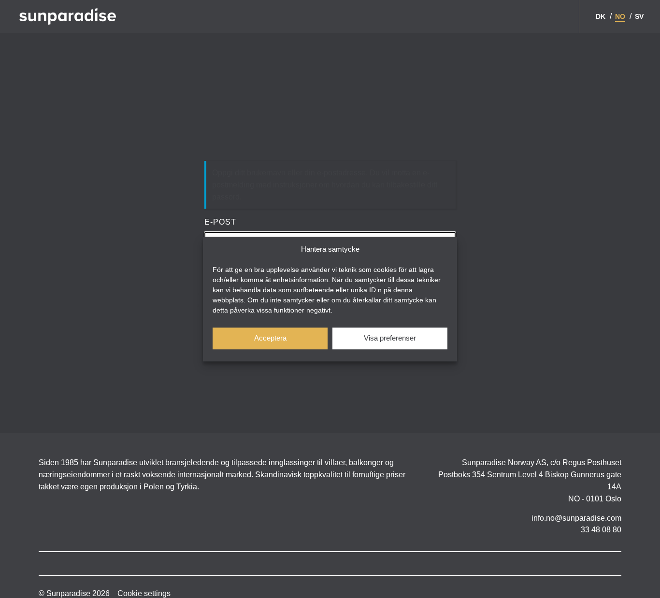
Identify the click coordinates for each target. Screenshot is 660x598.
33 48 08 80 (601, 530)
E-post (220, 222)
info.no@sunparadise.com (576, 518)
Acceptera (270, 338)
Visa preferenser (390, 338)
